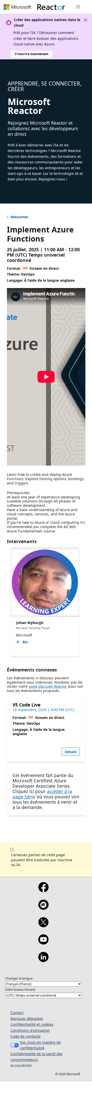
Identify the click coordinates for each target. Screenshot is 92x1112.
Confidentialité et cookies (31, 1024)
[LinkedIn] (43, 960)
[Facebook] (43, 890)
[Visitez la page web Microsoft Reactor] (51, 7)
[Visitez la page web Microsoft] (17, 7)
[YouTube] (43, 942)
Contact (17, 1012)
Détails (71, 751)
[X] (43, 925)
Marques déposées (26, 1018)
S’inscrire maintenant (31, 54)
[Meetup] (43, 908)
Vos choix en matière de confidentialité (40, 1045)
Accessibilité (21, 1065)
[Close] (86, 20)
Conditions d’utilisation (30, 1030)
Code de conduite (25, 1036)
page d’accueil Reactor (48, 686)
